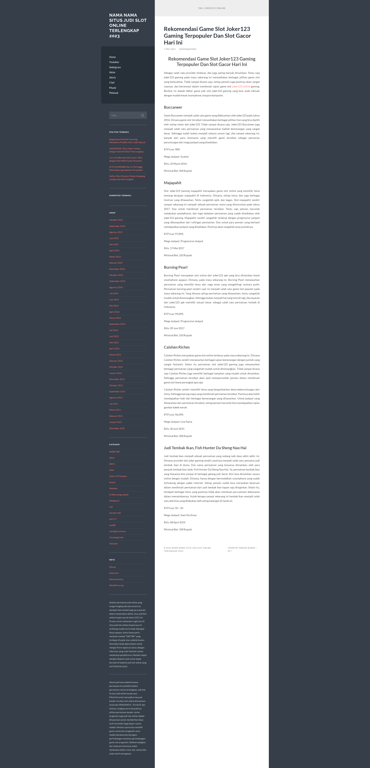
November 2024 (117, 269)
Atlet (111, 470)
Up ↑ (230, 551)
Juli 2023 (113, 330)
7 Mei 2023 (170, 49)
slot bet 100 (115, 513)
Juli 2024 (113, 293)
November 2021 (117, 379)
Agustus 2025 (116, 232)
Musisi (112, 87)
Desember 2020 (117, 428)
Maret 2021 (115, 409)
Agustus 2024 (116, 287)
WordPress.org (116, 585)
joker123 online (241, 86)
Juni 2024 (114, 299)
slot (111, 506)
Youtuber (114, 62)
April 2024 (114, 312)
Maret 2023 (115, 354)
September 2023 (117, 324)
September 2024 (117, 281)
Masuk (112, 567)
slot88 (112, 525)
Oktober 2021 (116, 385)
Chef (111, 82)
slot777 (113, 519)
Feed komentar (116, 579)
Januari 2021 (115, 422)
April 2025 (114, 250)
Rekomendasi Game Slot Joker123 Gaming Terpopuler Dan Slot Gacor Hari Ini (207, 35)
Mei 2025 (114, 244)
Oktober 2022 (116, 367)
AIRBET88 (114, 451)
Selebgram (115, 67)
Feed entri (114, 573)
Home (112, 56)
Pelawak (113, 92)
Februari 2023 (116, 361)
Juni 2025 (114, 238)
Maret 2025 (115, 256)
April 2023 (114, 348)
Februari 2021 (116, 416)
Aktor (112, 72)
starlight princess (117, 531)
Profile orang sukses (118, 494)
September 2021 (117, 391)
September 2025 (117, 226)
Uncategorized (116, 537)
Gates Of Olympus (118, 476)
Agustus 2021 (116, 397)
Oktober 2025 (116, 220)
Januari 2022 (115, 373)
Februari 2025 (116, 262)
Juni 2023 (114, 336)
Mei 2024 (114, 305)
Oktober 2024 (116, 275)
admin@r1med (188, 49)
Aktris (112, 77)
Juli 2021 (113, 403)
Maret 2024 (115, 318)
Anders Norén (247, 548)
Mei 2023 (114, 342)
